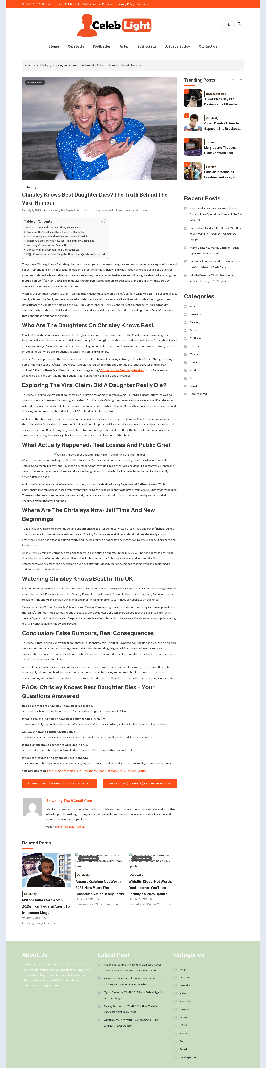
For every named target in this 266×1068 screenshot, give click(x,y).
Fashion (211, 166)
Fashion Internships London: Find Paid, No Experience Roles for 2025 (220, 175)
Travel (210, 142)
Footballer (84, 4)
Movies (194, 354)
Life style (195, 346)
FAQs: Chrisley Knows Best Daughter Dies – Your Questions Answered (65, 254)
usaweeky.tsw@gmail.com (64, 210)
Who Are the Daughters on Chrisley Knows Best (53, 228)
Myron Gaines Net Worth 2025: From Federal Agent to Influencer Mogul (46, 906)
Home (59, 4)
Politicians (108, 4)
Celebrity (70, 4)
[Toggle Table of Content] (100, 222)
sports (193, 370)
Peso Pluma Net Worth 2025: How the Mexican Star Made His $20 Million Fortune (97, 771)
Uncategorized (216, 93)
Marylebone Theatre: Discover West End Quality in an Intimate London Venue (220, 150)
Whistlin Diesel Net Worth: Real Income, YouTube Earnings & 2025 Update (150, 888)
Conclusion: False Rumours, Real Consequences (53, 250)
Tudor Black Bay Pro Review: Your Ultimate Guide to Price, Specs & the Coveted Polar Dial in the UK (223, 102)
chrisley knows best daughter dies (127, 210)
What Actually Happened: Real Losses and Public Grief (56, 237)
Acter (96, 4)
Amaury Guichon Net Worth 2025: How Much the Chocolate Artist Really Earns (99, 888)
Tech (192, 378)
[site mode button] (229, 24)
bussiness (195, 314)
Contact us (143, 4)
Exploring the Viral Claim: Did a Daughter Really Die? (56, 232)
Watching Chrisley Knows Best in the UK (49, 245)
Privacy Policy (126, 4)
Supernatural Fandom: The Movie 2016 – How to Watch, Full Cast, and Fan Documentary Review (215, 234)
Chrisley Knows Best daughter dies (122, 370)
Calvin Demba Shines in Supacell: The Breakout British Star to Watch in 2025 (222, 126)
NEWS (193, 362)
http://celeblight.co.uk (70, 826)
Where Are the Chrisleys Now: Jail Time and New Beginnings (60, 241)
